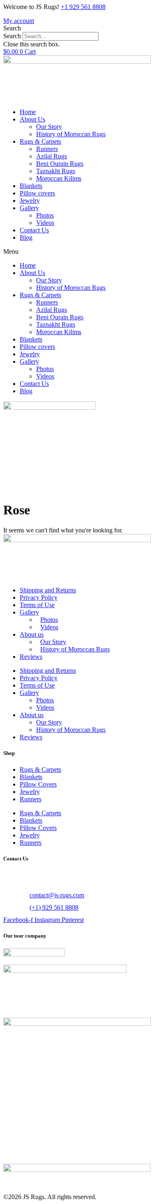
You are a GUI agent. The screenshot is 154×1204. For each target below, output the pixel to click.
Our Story (49, 126)
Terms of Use (37, 604)
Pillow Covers (38, 784)
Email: (12, 895)
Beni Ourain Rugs (59, 163)
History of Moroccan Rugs (71, 134)
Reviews (31, 656)
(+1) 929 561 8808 (54, 907)
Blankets (31, 185)
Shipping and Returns (48, 590)
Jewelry (30, 200)
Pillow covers (37, 193)
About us (32, 634)
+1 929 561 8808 (83, 6)
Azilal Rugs (51, 156)
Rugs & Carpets (40, 141)
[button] (77, 28)
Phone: (13, 907)
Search (12, 35)
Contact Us (34, 230)
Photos (45, 215)
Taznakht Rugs (55, 170)
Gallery (29, 207)
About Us (32, 119)
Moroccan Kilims (58, 178)
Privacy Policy (38, 597)
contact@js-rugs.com (57, 895)
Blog (26, 237)
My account (18, 20)
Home (28, 111)
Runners (47, 148)
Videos (45, 222)
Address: (16, 875)
